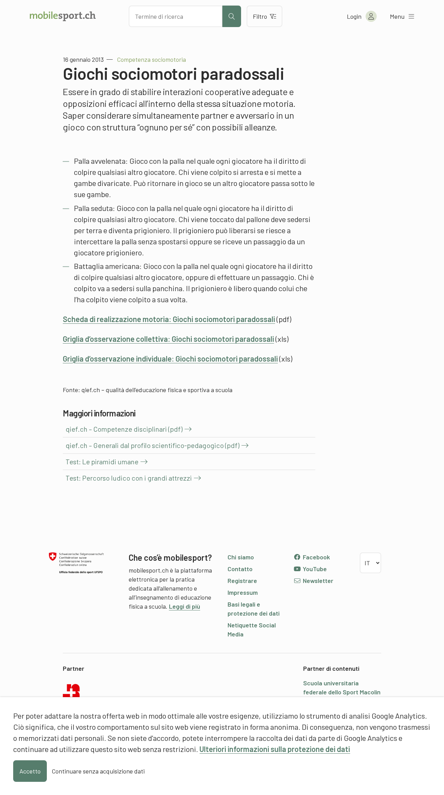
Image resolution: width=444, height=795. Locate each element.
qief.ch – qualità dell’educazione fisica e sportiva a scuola (157, 390)
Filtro (260, 16)
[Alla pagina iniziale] (63, 16)
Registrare (242, 580)
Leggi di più (184, 606)
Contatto (240, 569)
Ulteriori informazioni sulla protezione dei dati (274, 748)
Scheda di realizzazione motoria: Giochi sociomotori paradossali (169, 318)
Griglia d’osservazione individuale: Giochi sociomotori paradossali (170, 358)
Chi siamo (241, 557)
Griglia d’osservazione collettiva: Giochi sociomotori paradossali (168, 338)
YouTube (314, 569)
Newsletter (317, 580)
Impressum (243, 592)
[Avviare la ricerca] (231, 16)
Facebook (315, 557)
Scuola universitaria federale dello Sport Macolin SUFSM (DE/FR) (342, 692)
